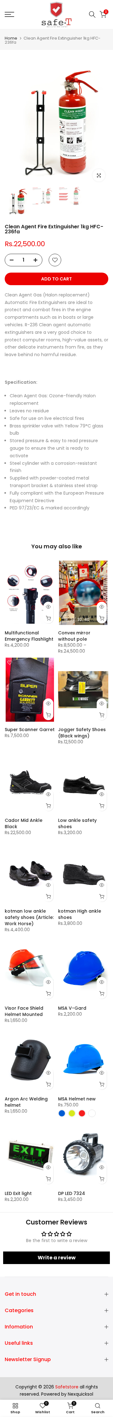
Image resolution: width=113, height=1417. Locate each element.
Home (11, 38)
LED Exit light (18, 1193)
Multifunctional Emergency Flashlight (29, 636)
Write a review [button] (57, 1257)
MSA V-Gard (72, 1008)
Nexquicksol (80, 1394)
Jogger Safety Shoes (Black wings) (82, 732)
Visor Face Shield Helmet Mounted (24, 1011)
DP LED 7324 (71, 1193)
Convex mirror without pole (74, 636)
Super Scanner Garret (30, 729)
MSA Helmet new (77, 1099)
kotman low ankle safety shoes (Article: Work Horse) (29, 917)
